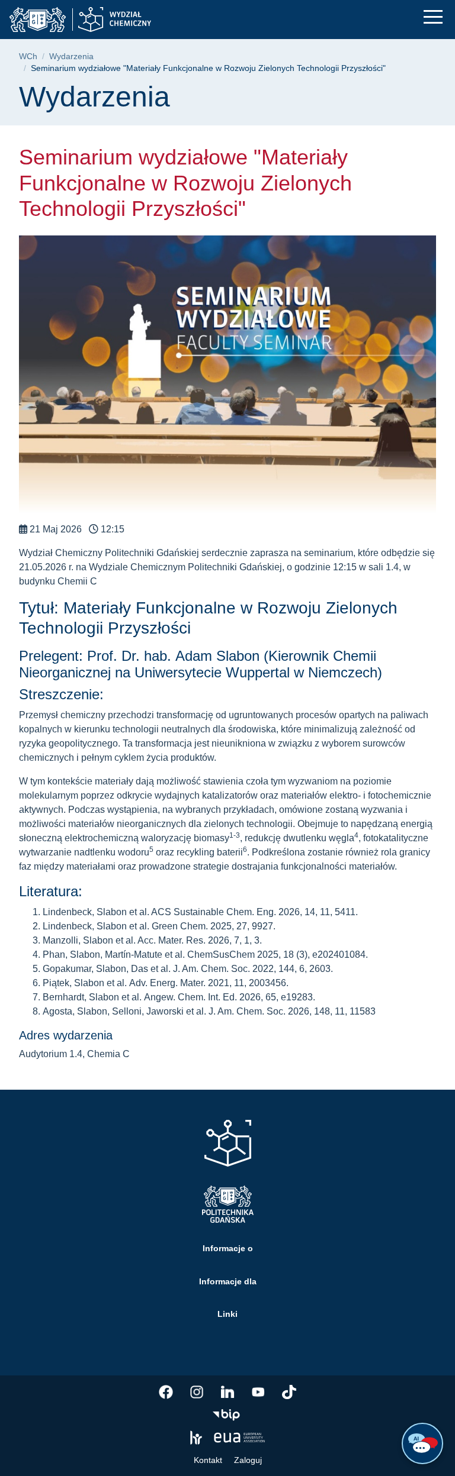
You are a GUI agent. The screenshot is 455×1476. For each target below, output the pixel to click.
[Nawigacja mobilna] (433, 17)
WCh (28, 56)
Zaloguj (248, 1460)
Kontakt (208, 1460)
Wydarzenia (71, 56)
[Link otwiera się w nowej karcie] (166, 1392)
